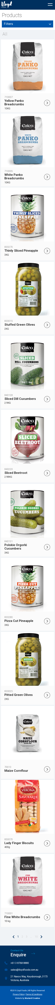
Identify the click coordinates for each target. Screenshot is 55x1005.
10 (36, 936)
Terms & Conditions (34, 994)
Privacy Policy (18, 994)
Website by (27, 998)
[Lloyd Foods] (7, 4)
